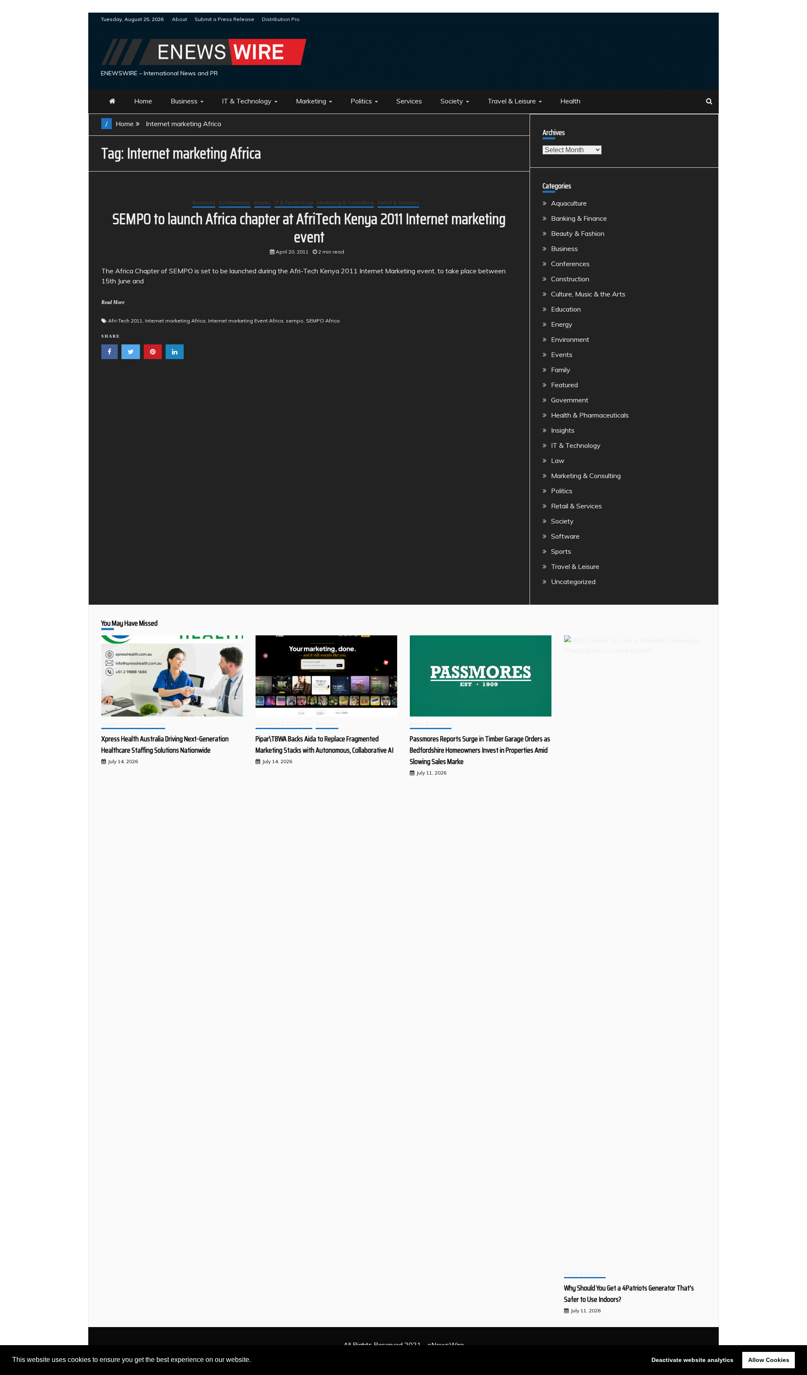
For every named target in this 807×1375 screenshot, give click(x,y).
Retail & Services (398, 202)
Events (262, 202)
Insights (563, 430)
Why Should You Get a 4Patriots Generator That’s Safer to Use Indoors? (629, 1293)
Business (184, 101)
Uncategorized (573, 581)
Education (566, 309)
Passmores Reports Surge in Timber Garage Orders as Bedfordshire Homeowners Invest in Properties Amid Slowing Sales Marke (480, 750)
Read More (112, 302)
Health (570, 101)
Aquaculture (569, 203)
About (179, 19)
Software (565, 536)
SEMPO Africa (323, 320)
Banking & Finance (579, 218)
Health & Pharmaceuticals (590, 415)
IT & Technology (247, 101)
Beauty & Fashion (577, 233)
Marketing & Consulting (345, 202)
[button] (254, 1360)
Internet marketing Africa (175, 320)
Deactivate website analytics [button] (692, 1359)
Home (143, 101)
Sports (561, 551)
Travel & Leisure (512, 101)
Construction (570, 279)
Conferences (235, 202)
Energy (561, 324)
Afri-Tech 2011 (125, 320)
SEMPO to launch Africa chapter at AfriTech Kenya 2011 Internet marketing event (309, 228)
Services (409, 101)
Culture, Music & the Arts (588, 294)
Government (569, 400)
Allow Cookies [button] (768, 1359)
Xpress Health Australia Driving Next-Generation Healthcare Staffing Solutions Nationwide (165, 744)
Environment (570, 339)
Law (557, 460)
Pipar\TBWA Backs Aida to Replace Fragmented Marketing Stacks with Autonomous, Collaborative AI (324, 744)
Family (560, 369)
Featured (564, 385)
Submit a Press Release (224, 19)
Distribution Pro (281, 19)
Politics (361, 101)
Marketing (311, 101)
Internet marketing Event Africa (245, 320)
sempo (294, 320)
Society (451, 101)
